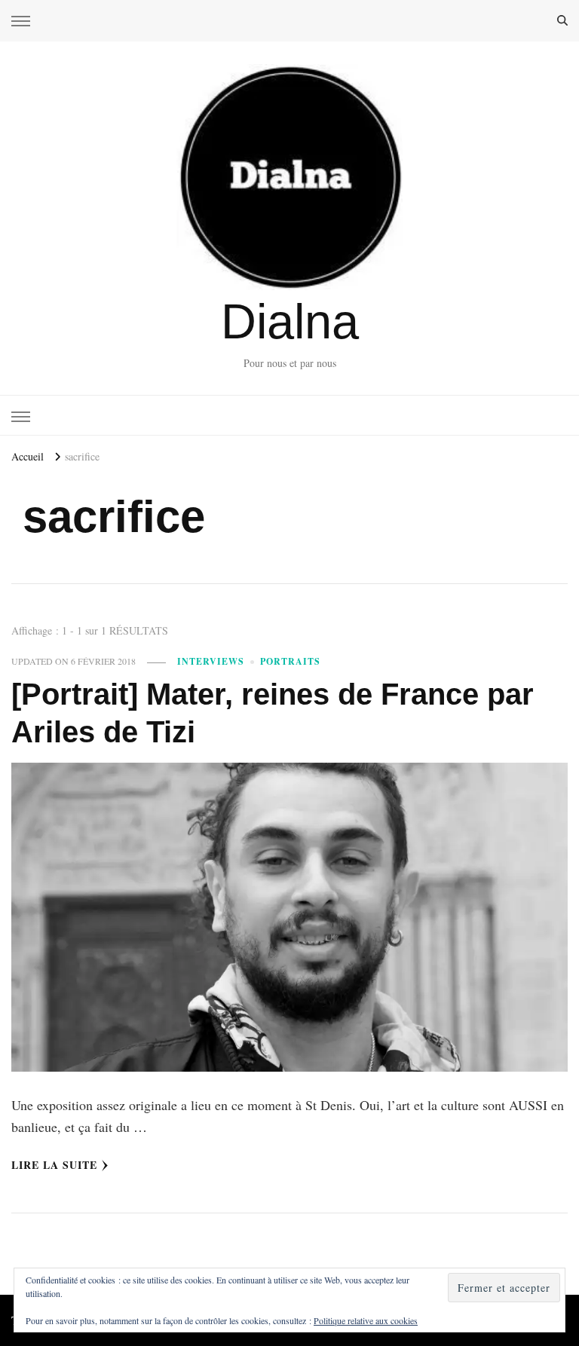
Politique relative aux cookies (366, 1320)
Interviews (210, 661)
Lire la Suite (54, 1165)
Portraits (290, 661)
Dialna (290, 321)
